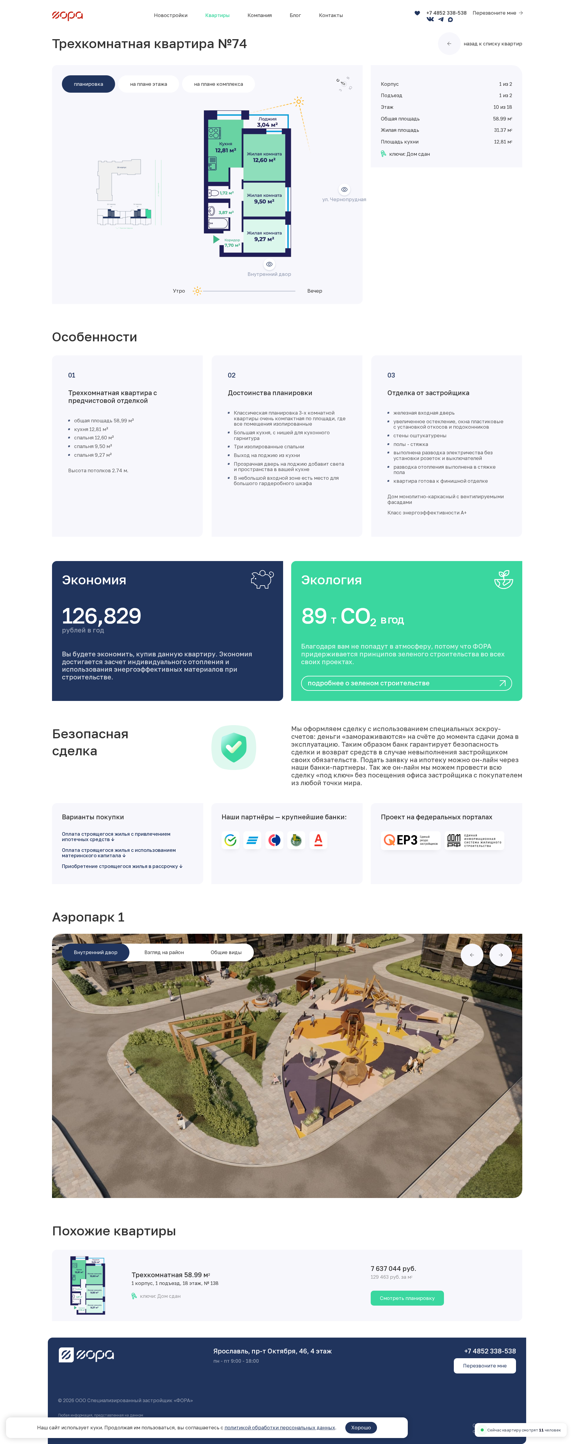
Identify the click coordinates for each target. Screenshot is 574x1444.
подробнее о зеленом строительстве (369, 683)
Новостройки (170, 15)
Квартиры (217, 15)
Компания (260, 15)
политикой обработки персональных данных (280, 1428)
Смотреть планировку (407, 1298)
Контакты (331, 15)
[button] (472, 955)
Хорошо (361, 1428)
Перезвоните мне (494, 13)
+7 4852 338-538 (446, 13)
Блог (295, 15)
